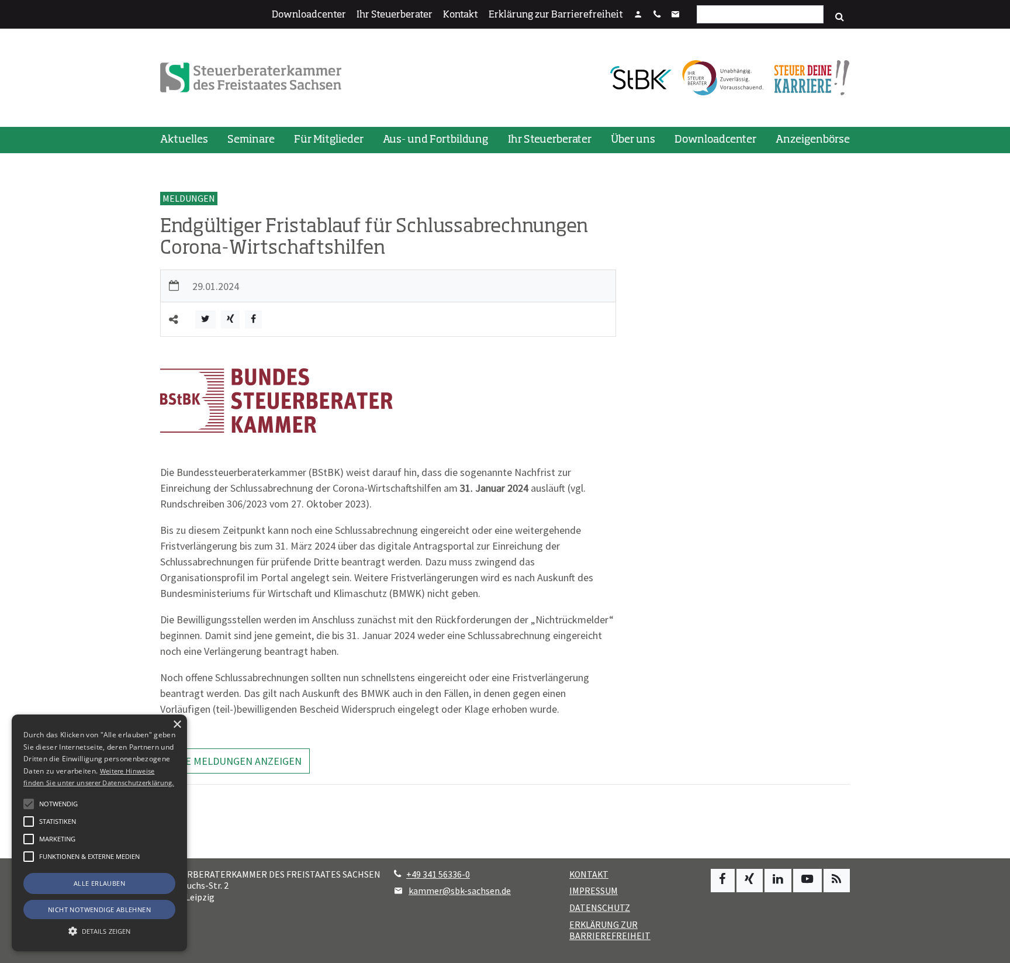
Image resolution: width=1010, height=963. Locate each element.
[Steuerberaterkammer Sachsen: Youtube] (807, 880)
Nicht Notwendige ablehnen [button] (99, 909)
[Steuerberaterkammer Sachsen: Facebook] (723, 880)
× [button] (176, 724)
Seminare (251, 139)
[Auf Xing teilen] (230, 319)
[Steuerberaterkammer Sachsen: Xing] (749, 880)
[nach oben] (990, 948)
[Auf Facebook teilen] (253, 319)
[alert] (99, 833)
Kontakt (460, 15)
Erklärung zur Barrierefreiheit (556, 15)
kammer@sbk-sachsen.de (460, 890)
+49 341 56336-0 (438, 874)
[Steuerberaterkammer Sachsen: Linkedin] (778, 880)
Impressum (593, 890)
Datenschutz (599, 907)
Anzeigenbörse (813, 139)
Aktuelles (184, 139)
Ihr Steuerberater (395, 15)
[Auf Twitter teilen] (205, 319)
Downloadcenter (309, 15)
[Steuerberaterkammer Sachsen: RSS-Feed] (837, 880)
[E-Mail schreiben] (675, 15)
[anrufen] (656, 15)
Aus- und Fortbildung (435, 139)
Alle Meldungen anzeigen (235, 761)
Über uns (633, 139)
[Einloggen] (638, 15)
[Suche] (839, 17)
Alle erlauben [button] (99, 883)
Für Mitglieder (329, 139)
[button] (28, 856)
